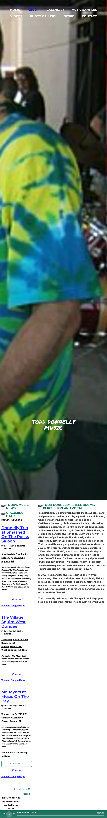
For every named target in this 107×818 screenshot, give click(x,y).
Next (26, 794)
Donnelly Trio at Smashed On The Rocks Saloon (15, 534)
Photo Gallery (43, 16)
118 (28, 788)
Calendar (55, 9)
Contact (89, 16)
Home (15, 9)
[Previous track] (4, 814)
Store (69, 16)
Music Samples (84, 9)
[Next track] (14, 814)
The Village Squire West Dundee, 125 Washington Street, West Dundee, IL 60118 (14, 645)
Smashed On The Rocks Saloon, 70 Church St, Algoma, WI (14, 558)
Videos (16, 16)
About (33, 9)
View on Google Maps (13, 605)
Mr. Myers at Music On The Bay (15, 696)
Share (18, 599)
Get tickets (16, 763)
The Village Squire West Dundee (13, 622)
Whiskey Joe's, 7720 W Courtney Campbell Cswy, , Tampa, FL (14, 717)
